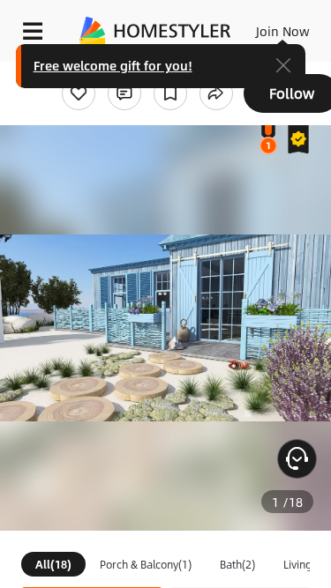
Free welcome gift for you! (113, 65)
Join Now (283, 31)
